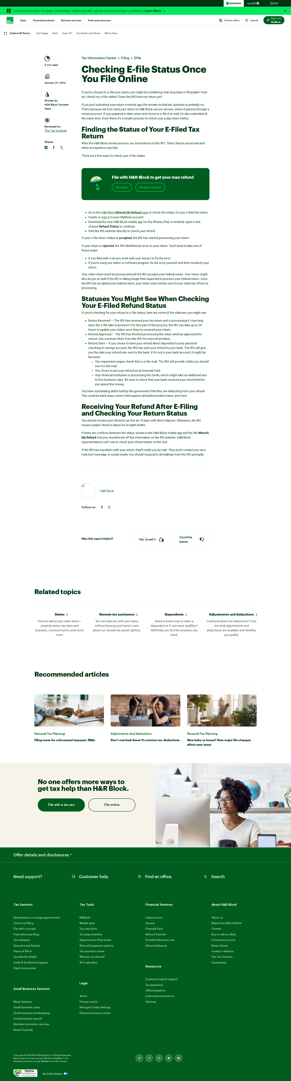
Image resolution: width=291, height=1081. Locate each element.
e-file (167, 118)
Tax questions (154, 984)
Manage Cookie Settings (95, 1007)
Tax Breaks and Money (88, 33)
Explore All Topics (20, 33)
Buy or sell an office (224, 934)
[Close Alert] (285, 10)
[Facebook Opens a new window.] (149, 1058)
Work (55, 33)
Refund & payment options (96, 945)
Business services (71, 20)
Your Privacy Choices (52, 1073)
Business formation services (31, 1024)
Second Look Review (26, 945)
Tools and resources (99, 20)
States (59, 614)
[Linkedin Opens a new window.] (178, 1058)
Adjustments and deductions (231, 614)
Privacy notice (88, 1001)
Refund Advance (156, 945)
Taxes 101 (67, 33)
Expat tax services (24, 968)
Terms (83, 995)
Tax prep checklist (90, 934)
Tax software (21, 939)
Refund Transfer (156, 934)
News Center (220, 945)
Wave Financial (23, 1030)
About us (217, 917)
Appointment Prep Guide (95, 939)
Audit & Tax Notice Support (30, 962)
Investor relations (223, 951)
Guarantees (219, 962)
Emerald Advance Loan (160, 939)
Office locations (156, 990)
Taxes (23, 20)
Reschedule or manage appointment (36, 917)
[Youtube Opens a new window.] (169, 1058)
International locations (160, 996)
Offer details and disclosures (41, 854)
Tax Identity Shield (25, 956)
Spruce (150, 923)
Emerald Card (154, 928)
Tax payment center (92, 951)
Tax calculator (88, 928)
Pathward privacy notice (94, 1012)
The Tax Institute (55, 131)
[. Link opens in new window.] (25, 1073)
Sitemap (151, 1002)
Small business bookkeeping (31, 1012)
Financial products (43, 20)
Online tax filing (23, 923)
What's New (111, 33)
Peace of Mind (22, 951)
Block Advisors (22, 1002)
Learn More (153, 10)
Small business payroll (27, 1018)
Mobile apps (87, 923)
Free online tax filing (26, 934)
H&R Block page (124, 212)
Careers (216, 928)
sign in (105, 217)
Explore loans (154, 917)
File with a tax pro (150, 187)
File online (122, 187)
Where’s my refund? (92, 956)
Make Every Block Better (227, 923)
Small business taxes (26, 1007)
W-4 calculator (88, 962)
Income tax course (223, 939)
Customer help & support (162, 979)
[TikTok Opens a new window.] (139, 1058)
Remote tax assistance (116, 614)
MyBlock (84, 917)
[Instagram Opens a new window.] (159, 1058)
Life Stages (42, 33)
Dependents (174, 614)
